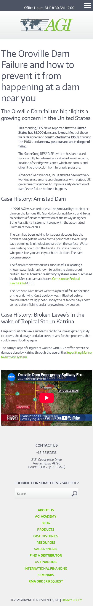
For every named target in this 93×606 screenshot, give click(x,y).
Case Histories (45, 536)
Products (45, 529)
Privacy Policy (71, 600)
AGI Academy (45, 516)
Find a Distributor (46, 555)
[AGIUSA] (46, 31)
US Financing (46, 562)
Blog (46, 523)
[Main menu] (87, 5)
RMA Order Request (46, 581)
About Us (46, 510)
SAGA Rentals (45, 549)
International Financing (45, 568)
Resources (46, 542)
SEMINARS (46, 575)
